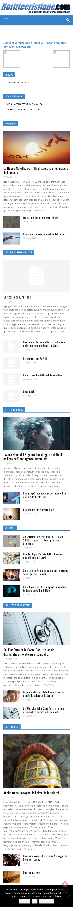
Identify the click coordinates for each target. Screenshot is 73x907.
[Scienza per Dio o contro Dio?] (11, 514)
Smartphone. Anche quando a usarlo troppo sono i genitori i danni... (45, 572)
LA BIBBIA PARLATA (17, 82)
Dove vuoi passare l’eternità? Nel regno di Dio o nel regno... (45, 858)
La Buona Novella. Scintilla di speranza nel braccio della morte (35, 170)
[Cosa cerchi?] (11, 396)
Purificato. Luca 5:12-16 (35, 359)
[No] (68, 896)
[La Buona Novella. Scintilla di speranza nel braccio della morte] (36, 147)
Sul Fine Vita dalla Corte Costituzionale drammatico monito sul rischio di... (28, 652)
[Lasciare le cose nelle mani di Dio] (11, 222)
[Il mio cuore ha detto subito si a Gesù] (11, 379)
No (34, 901)
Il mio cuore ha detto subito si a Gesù (42, 375)
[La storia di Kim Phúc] (36, 276)
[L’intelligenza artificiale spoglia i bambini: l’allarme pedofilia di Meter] (11, 591)
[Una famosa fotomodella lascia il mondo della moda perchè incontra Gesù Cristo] (11, 347)
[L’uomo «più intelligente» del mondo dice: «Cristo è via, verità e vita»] (11, 498)
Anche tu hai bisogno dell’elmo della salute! (31, 792)
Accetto (24, 901)
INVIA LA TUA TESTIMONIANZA (24, 104)
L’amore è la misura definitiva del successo (45, 234)
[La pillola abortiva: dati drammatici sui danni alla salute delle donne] (11, 696)
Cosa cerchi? (30, 392)
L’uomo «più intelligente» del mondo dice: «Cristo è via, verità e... (44, 495)
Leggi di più (47, 901)
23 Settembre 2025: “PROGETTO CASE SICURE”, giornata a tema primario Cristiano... (43, 540)
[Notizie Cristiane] (36, 8)
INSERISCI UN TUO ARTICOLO (23, 109)
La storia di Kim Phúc (17, 297)
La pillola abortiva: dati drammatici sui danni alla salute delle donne (43, 694)
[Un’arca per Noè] (11, 877)
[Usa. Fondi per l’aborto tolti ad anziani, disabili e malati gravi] (11, 558)
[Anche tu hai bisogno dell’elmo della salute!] (36, 761)
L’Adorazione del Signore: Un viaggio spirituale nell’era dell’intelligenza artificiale (33, 456)
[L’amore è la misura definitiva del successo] (11, 238)
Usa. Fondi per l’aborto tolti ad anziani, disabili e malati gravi (43, 556)
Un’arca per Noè (31, 872)
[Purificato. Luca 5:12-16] (11, 363)
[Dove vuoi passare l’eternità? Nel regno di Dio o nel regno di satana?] (11, 860)
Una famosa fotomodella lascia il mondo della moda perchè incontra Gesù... (44, 344)
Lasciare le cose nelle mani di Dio (40, 218)
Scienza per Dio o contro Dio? (38, 510)
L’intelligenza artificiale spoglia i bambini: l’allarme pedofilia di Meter (44, 589)
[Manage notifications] (65, 884)
